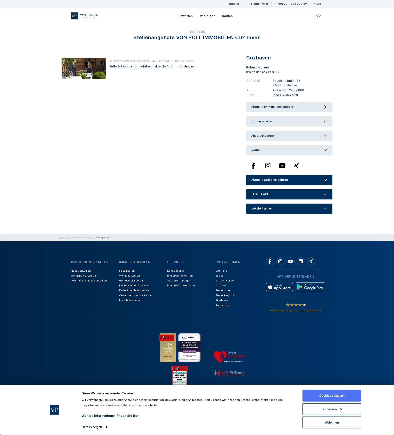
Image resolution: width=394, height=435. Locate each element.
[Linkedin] (301, 261)
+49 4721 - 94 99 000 (288, 90)
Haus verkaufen (81, 270)
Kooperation (223, 305)
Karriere (220, 285)
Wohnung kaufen (129, 275)
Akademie (221, 300)
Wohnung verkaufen (83, 275)
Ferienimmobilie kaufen (134, 290)
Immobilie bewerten (180, 275)
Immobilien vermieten (181, 285)
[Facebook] (253, 165)
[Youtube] (282, 165)
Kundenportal (175, 270)
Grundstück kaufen (131, 280)
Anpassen (329, 409)
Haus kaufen (127, 270)
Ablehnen (332, 422)
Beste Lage (222, 290)
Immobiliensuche (130, 300)
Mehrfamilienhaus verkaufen (89, 280)
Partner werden (225, 280)
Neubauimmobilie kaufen (135, 285)
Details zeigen (92, 427)
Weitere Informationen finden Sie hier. (111, 415)
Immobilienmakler (81, 237)
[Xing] (296, 165)
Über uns (221, 270)
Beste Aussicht (224, 295)
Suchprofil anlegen (179, 280)
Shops (219, 275)
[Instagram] (267, 165)
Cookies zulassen (332, 395)
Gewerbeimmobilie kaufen (136, 295)
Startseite (63, 237)
